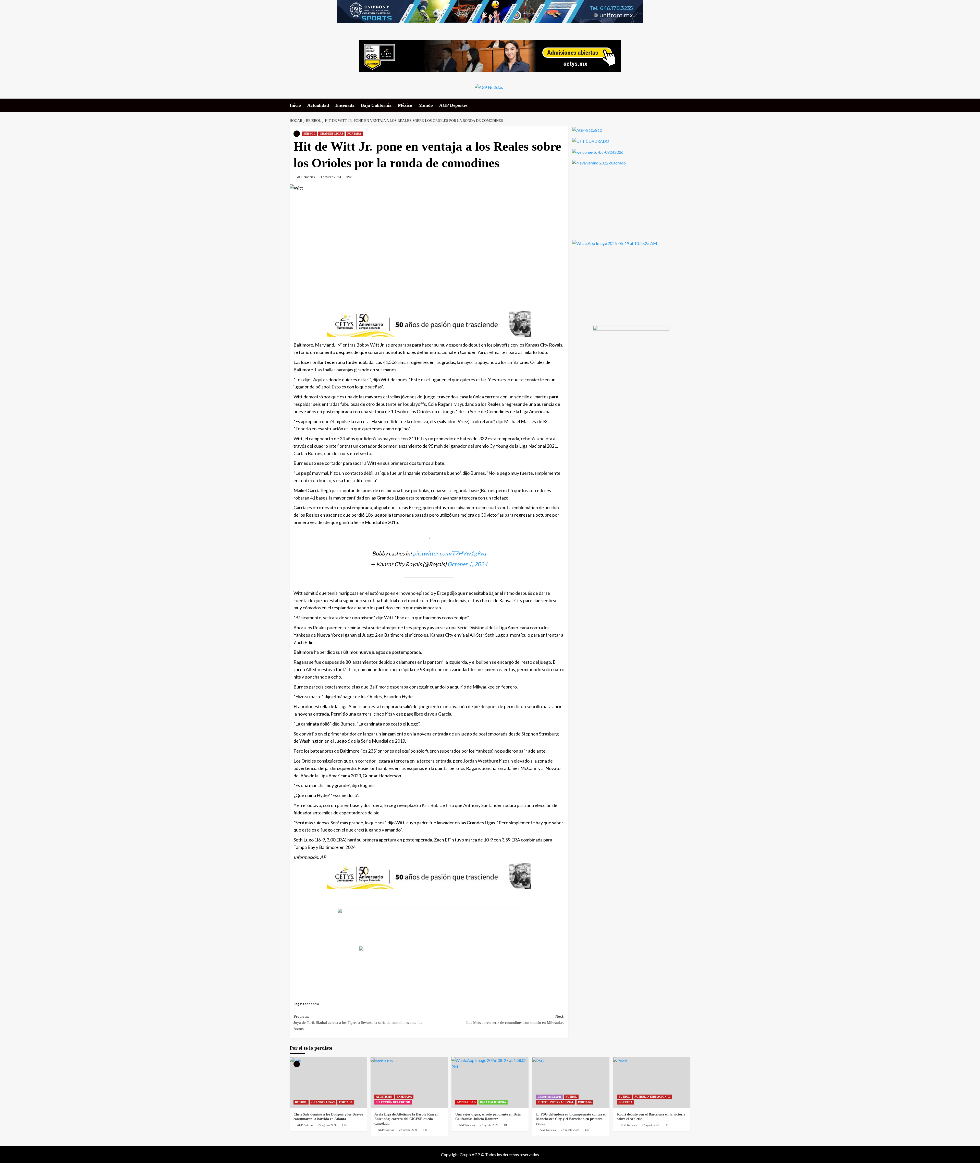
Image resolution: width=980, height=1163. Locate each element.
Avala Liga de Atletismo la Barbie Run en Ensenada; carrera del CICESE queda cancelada (406, 1118)
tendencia (311, 1004)
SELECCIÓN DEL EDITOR (393, 1102)
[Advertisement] (429, 246)
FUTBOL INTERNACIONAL (556, 1102)
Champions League (549, 1096)
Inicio (295, 105)
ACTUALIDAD (466, 1102)
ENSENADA (404, 1096)
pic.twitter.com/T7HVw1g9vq (449, 553)
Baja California (376, 105)
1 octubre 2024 (330, 177)
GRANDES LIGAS (331, 133)
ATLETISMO (384, 1096)
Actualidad (318, 105)
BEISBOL (309, 133)
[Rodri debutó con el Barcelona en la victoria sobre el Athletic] (651, 1082)
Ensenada (344, 105)
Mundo (426, 105)
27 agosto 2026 (327, 1124)
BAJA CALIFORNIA (493, 1102)
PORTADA (354, 133)
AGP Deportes (453, 105)
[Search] (687, 104)
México (405, 105)
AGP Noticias (306, 177)
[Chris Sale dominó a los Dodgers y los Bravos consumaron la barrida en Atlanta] (328, 1082)
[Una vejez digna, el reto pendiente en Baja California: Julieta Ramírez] (490, 1082)
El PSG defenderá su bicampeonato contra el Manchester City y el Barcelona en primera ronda (571, 1118)
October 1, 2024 (467, 564)
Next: (515, 1019)
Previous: (357, 1022)
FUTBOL (571, 1096)
